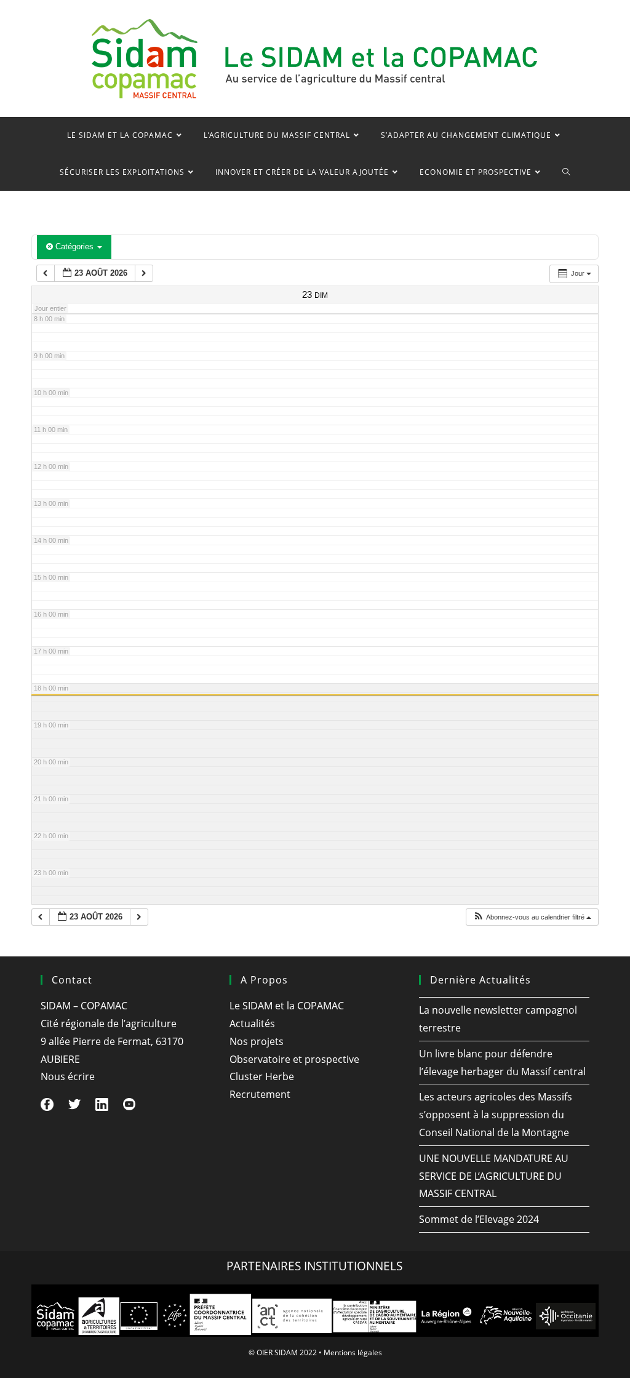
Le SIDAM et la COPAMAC (286, 1005)
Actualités (252, 1023)
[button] (531, 917)
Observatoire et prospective (294, 1059)
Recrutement (259, 1094)
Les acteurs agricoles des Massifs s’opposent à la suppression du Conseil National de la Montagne (495, 1114)
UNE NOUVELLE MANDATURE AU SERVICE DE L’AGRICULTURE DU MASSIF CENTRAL (493, 1176)
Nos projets (256, 1041)
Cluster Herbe (261, 1076)
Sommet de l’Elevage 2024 (479, 1219)
